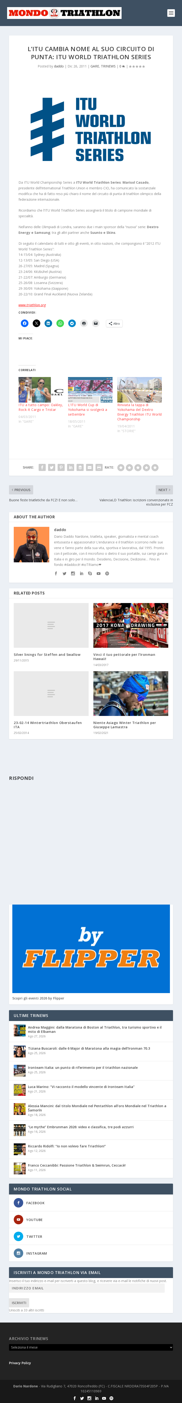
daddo (59, 66)
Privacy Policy (20, 1363)
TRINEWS (108, 66)
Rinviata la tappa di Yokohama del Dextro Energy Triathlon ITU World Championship (139, 412)
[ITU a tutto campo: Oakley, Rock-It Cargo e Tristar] (40, 390)
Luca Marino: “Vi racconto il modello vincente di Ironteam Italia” (81, 1086)
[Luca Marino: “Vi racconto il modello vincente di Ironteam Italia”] (20, 1090)
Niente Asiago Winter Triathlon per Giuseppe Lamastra (124, 724)
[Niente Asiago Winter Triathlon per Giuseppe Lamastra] (130, 693)
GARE (95, 66)
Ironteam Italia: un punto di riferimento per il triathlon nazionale (83, 1067)
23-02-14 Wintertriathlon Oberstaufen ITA (48, 724)
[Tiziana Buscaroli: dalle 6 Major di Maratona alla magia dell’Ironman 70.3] (20, 1051)
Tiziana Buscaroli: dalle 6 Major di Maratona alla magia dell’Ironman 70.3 (89, 1048)
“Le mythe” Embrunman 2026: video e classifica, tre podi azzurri (81, 1127)
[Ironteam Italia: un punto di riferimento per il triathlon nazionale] (20, 1071)
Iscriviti (19, 1303)
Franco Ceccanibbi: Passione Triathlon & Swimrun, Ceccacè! (77, 1165)
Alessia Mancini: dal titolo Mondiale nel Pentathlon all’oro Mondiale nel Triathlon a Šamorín (97, 1108)
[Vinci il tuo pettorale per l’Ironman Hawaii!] (130, 625)
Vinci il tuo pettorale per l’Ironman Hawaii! (124, 656)
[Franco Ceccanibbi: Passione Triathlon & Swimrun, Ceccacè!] (20, 1168)
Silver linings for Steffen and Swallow (47, 654)
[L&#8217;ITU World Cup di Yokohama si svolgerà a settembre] (90, 390)
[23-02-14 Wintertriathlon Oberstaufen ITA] (51, 693)
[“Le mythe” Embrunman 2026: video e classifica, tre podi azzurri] (20, 1130)
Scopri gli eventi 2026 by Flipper (38, 998)
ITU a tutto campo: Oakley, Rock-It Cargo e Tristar (40, 407)
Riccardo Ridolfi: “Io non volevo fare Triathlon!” (67, 1146)
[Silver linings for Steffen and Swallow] (51, 625)
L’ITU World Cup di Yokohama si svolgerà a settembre (87, 410)
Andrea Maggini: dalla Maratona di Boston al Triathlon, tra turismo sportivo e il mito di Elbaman (95, 1029)
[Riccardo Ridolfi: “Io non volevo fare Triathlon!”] (20, 1149)
